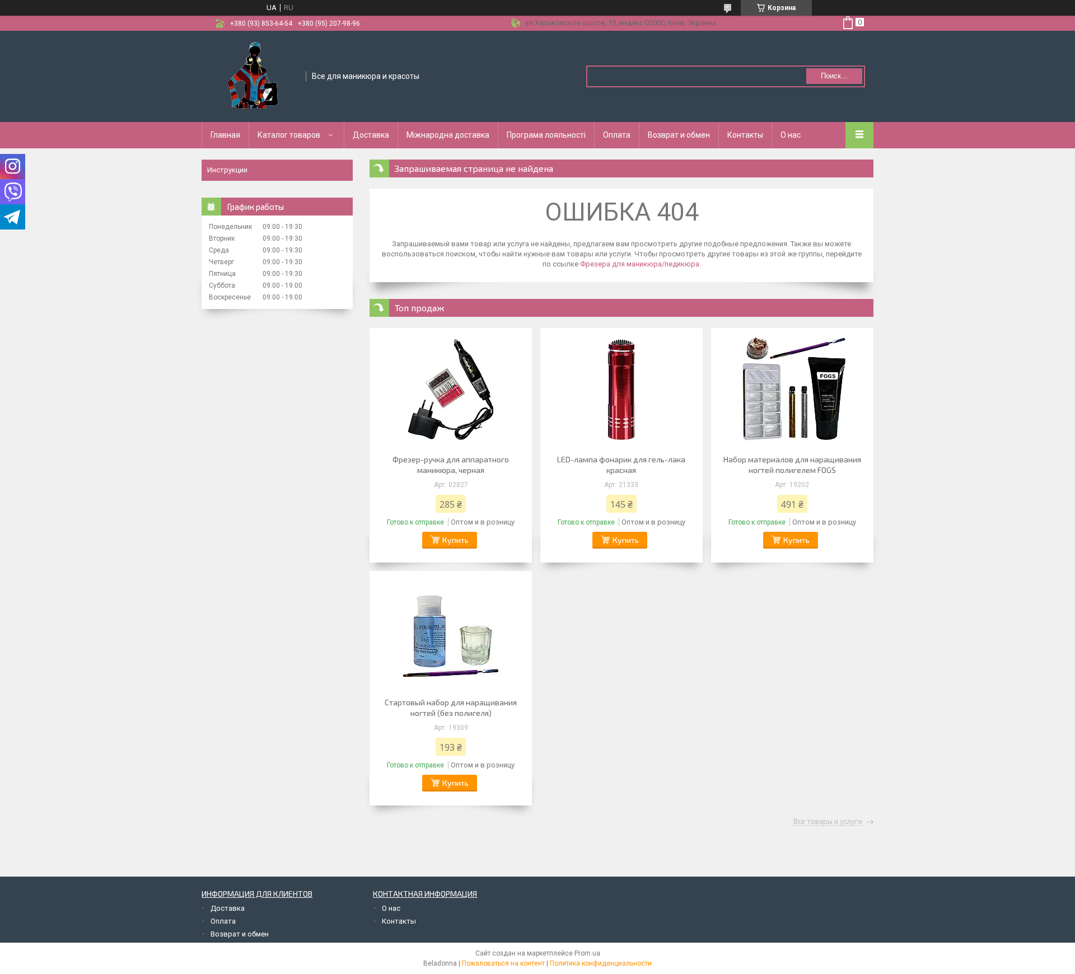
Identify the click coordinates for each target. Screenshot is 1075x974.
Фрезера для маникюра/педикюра (639, 264)
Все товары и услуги (827, 822)
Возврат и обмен (679, 134)
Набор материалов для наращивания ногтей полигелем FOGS (792, 465)
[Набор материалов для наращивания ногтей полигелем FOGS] (792, 390)
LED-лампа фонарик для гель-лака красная (621, 465)
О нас (790, 134)
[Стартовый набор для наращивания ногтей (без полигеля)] (450, 633)
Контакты (745, 134)
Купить (455, 540)
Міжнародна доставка (447, 134)
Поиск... (834, 76)
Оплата (616, 134)
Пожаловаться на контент (503, 963)
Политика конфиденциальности (601, 963)
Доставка (371, 134)
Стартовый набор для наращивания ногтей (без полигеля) (451, 707)
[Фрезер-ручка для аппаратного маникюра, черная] (450, 390)
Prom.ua (587, 953)
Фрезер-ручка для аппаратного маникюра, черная (450, 465)
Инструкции (227, 170)
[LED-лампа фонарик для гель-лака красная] (621, 390)
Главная (225, 134)
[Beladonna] (254, 75)
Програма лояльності (546, 134)
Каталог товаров (289, 134)
